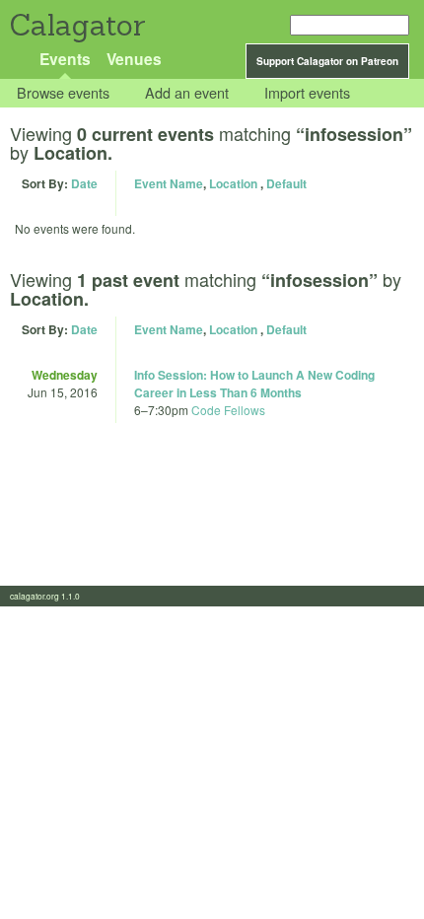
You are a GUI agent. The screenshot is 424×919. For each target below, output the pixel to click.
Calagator (76, 25)
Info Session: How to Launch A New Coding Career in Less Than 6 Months (254, 383)
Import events (307, 93)
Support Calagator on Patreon (327, 61)
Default (286, 183)
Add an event (187, 93)
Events (65, 58)
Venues (134, 58)
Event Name (168, 183)
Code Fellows (228, 409)
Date (84, 183)
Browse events (63, 93)
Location (233, 183)
